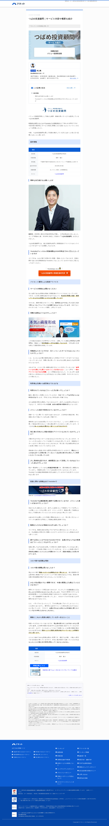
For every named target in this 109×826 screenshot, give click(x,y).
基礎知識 (60, 752)
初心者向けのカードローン (42, 757)
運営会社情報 (83, 778)
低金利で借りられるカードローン (22, 751)
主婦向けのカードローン (20, 757)
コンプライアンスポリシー (65, 769)
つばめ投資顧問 (59, 174)
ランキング (60, 748)
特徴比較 (60, 756)
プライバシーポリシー (64, 772)
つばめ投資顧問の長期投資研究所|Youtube (45, 495)
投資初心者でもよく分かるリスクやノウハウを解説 (60, 670)
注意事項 (30, 693)
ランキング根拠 (84, 752)
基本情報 (36, 93)
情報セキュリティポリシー (87, 767)
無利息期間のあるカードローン (22, 754)
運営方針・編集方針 (85, 759)
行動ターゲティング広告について (65, 777)
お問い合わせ (83, 774)
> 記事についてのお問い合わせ (75, 695)
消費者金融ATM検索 (63, 759)
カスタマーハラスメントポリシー (65, 783)
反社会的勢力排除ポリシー (87, 770)
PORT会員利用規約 (85, 763)
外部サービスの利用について (65, 764)
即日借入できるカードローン (43, 751)
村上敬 (39, 70)
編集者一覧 (82, 756)
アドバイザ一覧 (84, 748)
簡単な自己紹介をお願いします (44, 96)
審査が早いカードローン (42, 754)
